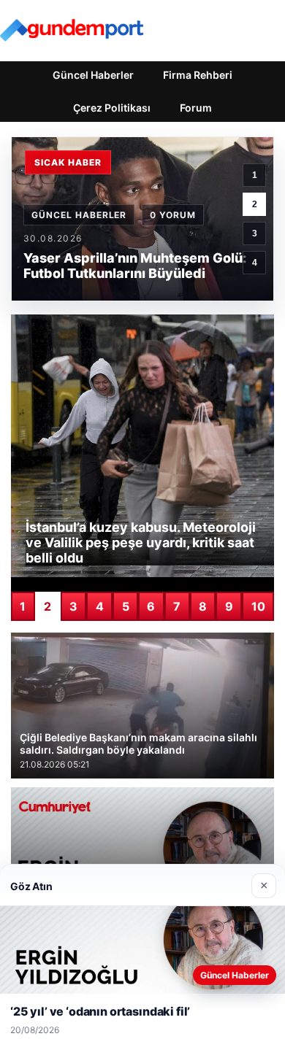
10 (258, 606)
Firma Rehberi (197, 75)
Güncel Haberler (93, 75)
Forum (196, 107)
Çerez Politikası (112, 107)
